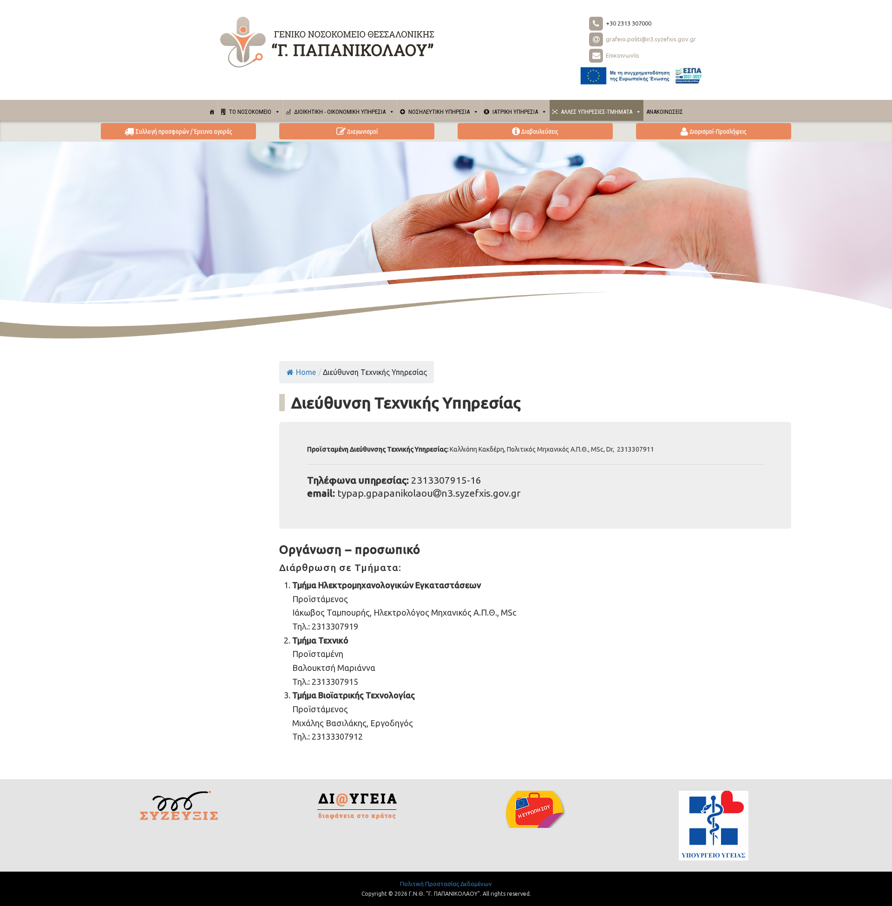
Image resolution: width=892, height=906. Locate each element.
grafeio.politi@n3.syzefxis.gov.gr (650, 39)
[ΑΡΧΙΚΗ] (212, 110)
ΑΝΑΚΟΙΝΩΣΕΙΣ (664, 111)
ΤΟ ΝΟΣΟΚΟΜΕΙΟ (250, 111)
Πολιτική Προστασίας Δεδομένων (446, 883)
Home (306, 372)
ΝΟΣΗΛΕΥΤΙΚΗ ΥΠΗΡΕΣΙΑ (439, 111)
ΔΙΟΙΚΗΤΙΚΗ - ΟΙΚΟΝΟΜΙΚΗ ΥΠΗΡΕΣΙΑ (340, 111)
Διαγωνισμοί (362, 131)
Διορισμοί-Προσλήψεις (717, 131)
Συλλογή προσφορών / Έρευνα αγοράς (183, 131)
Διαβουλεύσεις (539, 131)
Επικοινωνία (621, 55)
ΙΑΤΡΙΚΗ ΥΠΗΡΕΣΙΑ (515, 111)
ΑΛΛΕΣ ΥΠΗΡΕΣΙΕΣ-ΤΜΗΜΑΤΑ (596, 111)
